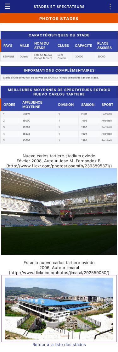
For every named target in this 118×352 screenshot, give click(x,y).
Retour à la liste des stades (59, 344)
